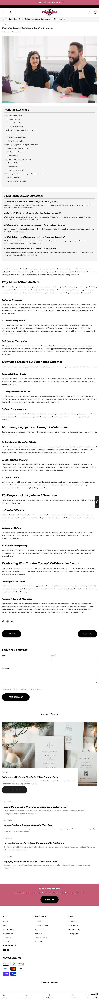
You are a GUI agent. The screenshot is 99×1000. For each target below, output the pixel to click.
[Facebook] (3, 621)
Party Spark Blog (16, 19)
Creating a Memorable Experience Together (19, 130)
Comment (5, 668)
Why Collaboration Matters (13, 115)
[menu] (3, 12)
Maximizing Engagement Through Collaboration (21, 145)
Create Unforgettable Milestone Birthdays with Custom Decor (35, 807)
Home (4, 19)
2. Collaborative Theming (15, 152)
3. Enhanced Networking (15, 126)
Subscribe (49, 900)
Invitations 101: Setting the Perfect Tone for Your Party (30, 777)
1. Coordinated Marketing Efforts (18, 148)
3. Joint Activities (12, 156)
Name (4, 656)
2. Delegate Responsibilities (16, 137)
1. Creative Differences (14, 163)
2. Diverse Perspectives (14, 123)
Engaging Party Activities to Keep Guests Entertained (31, 861)
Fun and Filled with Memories (17, 181)
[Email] (12, 621)
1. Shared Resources (14, 119)
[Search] (10, 12)
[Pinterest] (7, 621)
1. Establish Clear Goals (15, 134)
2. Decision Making (13, 166)
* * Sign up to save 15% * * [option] (49, 2)
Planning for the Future (14, 177)
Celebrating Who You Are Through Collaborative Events (23, 174)
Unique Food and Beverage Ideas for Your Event (28, 825)
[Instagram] (4, 950)
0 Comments (16, 32)
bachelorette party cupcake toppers (55, 310)
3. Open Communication (15, 141)
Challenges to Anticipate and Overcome (18, 159)
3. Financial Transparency (15, 170)
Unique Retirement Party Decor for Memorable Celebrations (34, 843)
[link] (26, 996)
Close (97, 3)
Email (53, 656)
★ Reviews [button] (97, 502)
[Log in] (89, 12)
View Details (14, 790)
